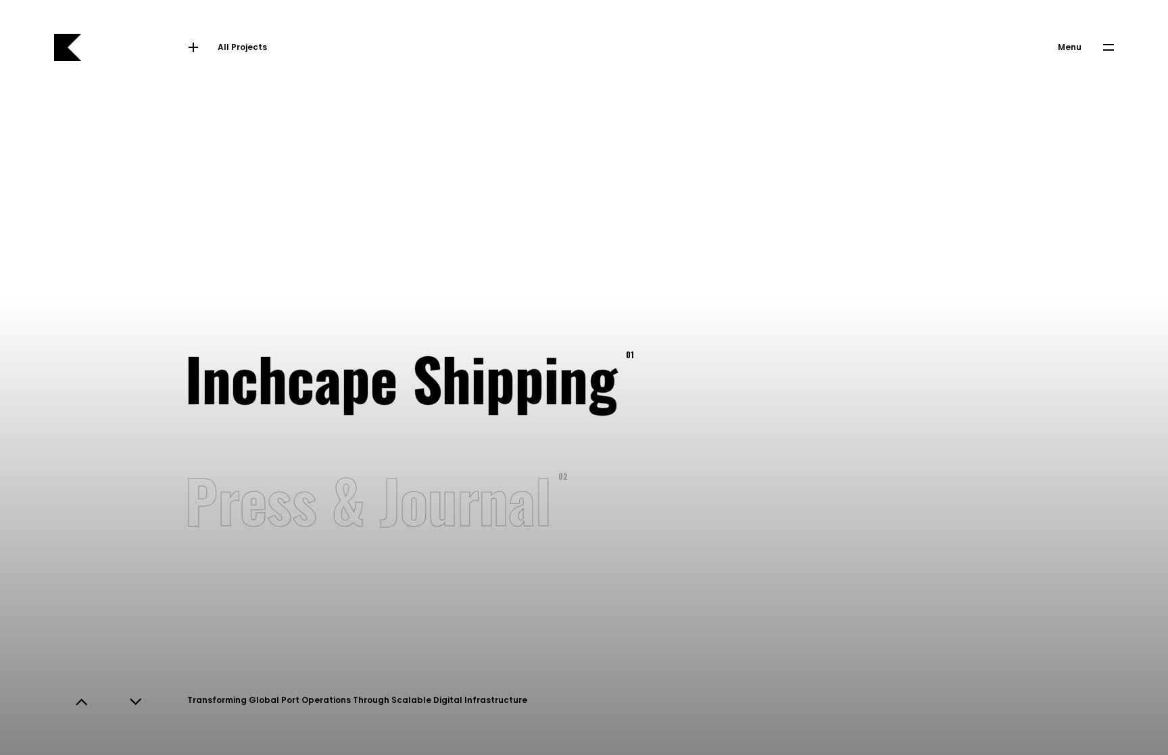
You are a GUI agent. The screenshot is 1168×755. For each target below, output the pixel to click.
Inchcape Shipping (406, 377)
